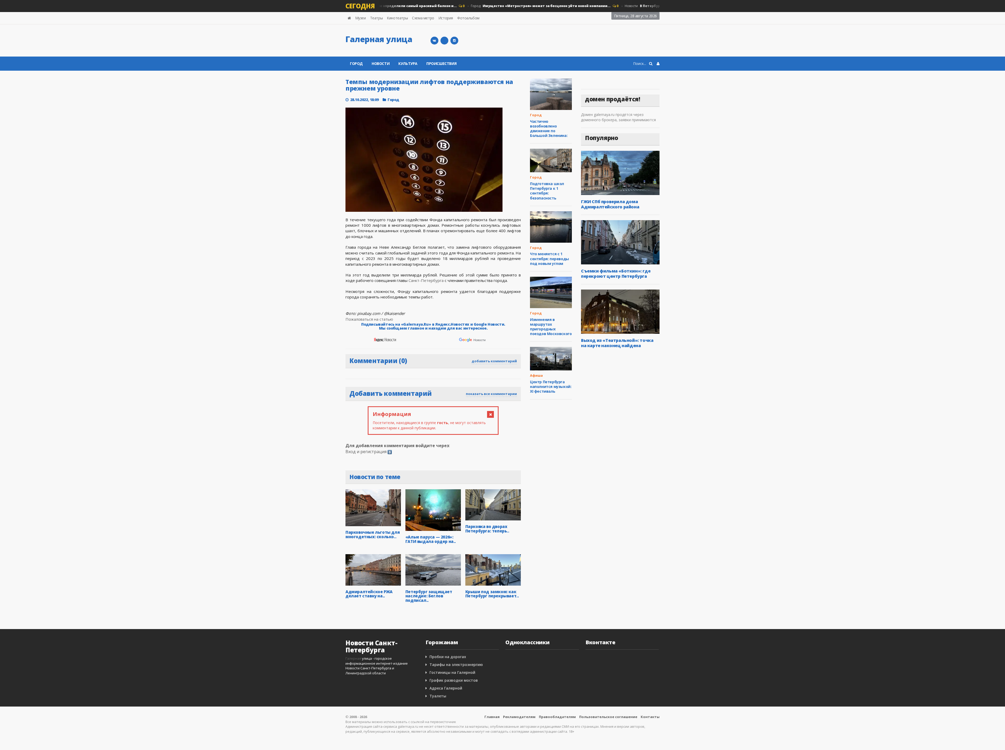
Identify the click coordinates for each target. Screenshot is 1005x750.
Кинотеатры (397, 17)
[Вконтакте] (434, 41)
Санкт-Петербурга (426, 280)
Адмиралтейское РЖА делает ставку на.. (369, 594)
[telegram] (444, 41)
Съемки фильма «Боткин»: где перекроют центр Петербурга (615, 273)
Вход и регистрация (366, 451)
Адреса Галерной (445, 688)
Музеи (360, 17)
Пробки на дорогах (447, 656)
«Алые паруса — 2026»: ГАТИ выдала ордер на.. (430, 539)
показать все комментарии (491, 393)
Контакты (650, 716)
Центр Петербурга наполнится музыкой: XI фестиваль (550, 386)
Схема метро (423, 17)
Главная (492, 716)
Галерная (353, 658)
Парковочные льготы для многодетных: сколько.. (372, 534)
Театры (376, 17)
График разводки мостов (453, 680)
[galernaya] (454, 41)
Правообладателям (557, 716)
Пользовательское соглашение (608, 716)
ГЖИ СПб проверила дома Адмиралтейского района (610, 204)
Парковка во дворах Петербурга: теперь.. (487, 529)
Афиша (536, 375)
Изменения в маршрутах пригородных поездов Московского (551, 326)
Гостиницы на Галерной (452, 672)
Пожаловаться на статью (369, 319)
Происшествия (441, 63)
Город (528, 6)
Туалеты (437, 695)
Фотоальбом (468, 17)
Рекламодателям (519, 716)
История (445, 17)
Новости (380, 63)
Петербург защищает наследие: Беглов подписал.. (428, 596)
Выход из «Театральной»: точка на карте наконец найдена (617, 342)
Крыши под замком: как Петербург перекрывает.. (492, 594)
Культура (407, 63)
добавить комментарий (494, 361)
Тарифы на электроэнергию (456, 664)
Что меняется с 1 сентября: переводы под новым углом (549, 258)
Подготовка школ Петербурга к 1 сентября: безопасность (547, 191)
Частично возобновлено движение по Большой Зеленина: (548, 128)
